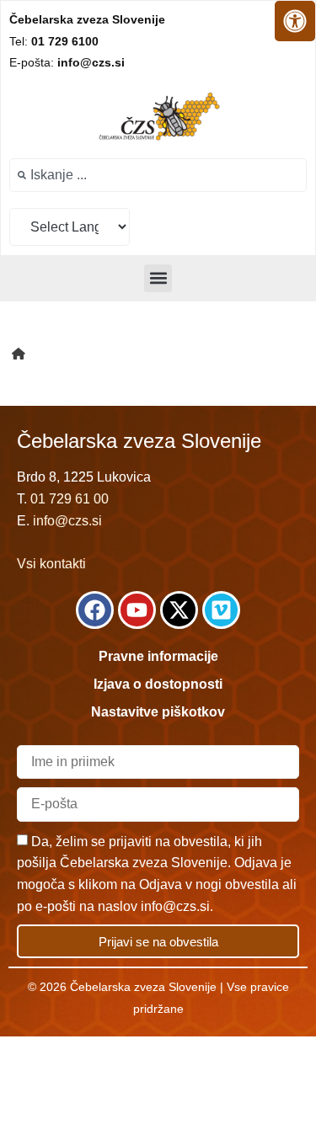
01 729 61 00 (69, 499)
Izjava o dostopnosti (158, 684)
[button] (158, 278)
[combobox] (158, 175)
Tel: (54, 41)
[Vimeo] (221, 610)
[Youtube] (137, 610)
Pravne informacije (158, 656)
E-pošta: (67, 62)
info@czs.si (67, 521)
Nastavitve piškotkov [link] (158, 712)
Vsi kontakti (51, 564)
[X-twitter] (179, 610)
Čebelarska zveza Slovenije (87, 19)
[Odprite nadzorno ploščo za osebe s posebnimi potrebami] (295, 21)
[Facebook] (95, 610)
